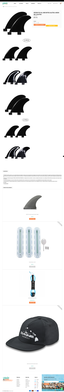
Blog (26, 387)
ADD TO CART (32, 302)
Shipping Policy (27, 383)
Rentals (27, 3)
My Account (56, 3)
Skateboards (18, 383)
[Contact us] (62, 389)
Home (3, 6)
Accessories (21, 3)
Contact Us (39, 3)
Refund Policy (27, 384)
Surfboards (18, 379)
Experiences (33, 3)
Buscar (50, 3)
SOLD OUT (32, 266)
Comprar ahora (52, 25)
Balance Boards (18, 384)
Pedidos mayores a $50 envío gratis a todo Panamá (32, 0)
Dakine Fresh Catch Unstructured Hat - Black (32, 363)
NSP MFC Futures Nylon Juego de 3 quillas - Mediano (32, 214)
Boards (15, 3)
